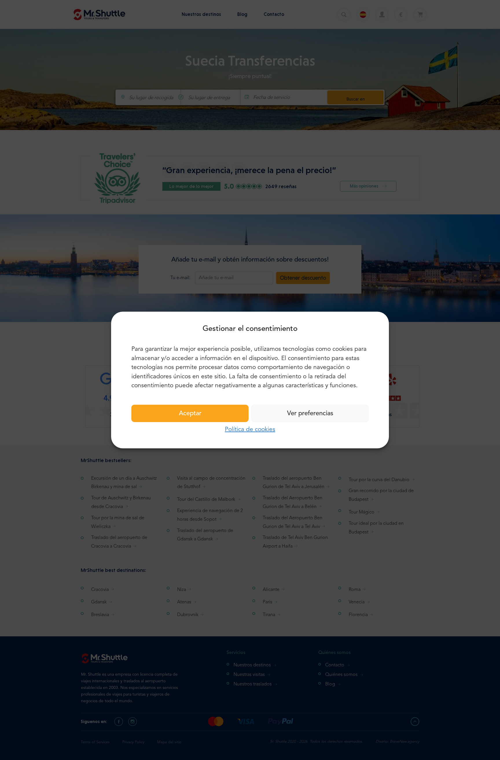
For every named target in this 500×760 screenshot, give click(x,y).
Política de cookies (250, 429)
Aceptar (190, 413)
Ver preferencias (310, 413)
